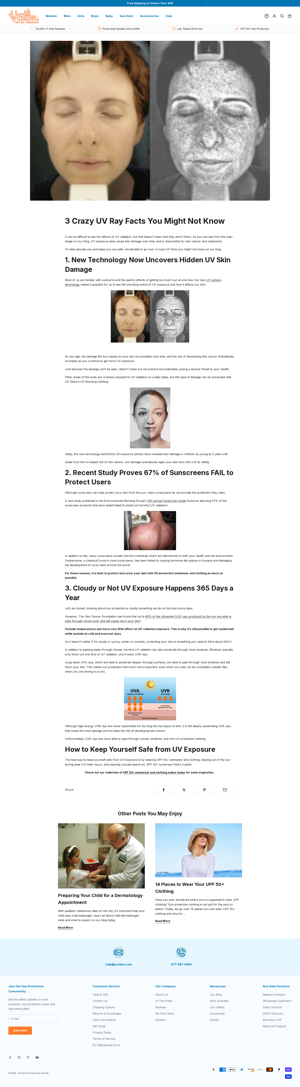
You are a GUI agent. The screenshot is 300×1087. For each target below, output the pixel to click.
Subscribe (20, 1030)
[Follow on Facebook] (10, 1057)
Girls (80, 16)
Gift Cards (99, 1026)
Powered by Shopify (39, 1073)
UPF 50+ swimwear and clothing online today (154, 772)
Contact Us (100, 1001)
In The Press (163, 1001)
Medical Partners (274, 994)
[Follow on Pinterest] (28, 1057)
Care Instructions (104, 1020)
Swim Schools (272, 1007)
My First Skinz (164, 1013)
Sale (169, 16)
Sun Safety (217, 1007)
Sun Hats (126, 16)
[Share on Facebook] (163, 790)
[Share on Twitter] (184, 790)
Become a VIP (272, 1020)
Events (214, 1020)
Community (217, 1013)
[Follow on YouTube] (37, 1057)
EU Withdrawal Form (106, 1045)
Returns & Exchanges (107, 1013)
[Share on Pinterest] (204, 790)
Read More (65, 927)
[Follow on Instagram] (19, 1057)
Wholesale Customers (277, 1001)
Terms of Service (104, 1038)
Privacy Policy (102, 1032)
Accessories (149, 16)
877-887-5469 (181, 964)
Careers (160, 1020)
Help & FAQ (100, 994)
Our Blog (216, 994)
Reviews (160, 1007)
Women (51, 16)
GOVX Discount (273, 1013)
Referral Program (274, 1026)
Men (67, 16)
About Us (161, 994)
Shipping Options (104, 1007)
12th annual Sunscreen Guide (166, 501)
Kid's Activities (219, 1001)
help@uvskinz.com (119, 964)
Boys (95, 16)
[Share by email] (225, 790)
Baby (109, 16)
